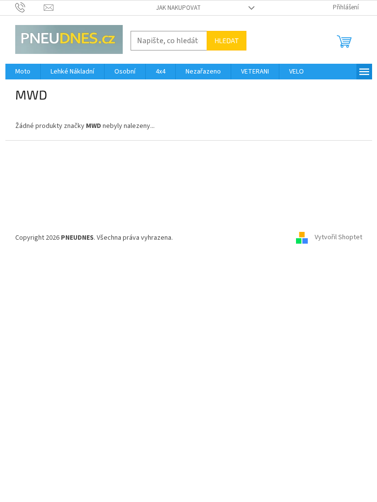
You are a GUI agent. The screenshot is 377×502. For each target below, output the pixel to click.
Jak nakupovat (178, 7)
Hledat (227, 40)
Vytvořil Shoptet (338, 238)
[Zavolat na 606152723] (29, 7)
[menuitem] (22, 71)
